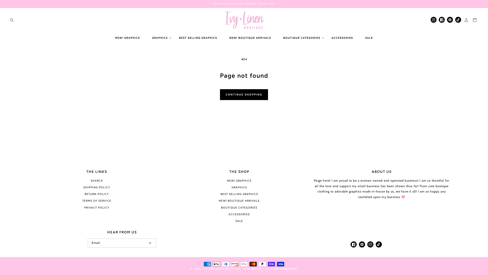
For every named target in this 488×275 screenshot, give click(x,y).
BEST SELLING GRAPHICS (239, 194)
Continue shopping (244, 94)
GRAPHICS (239, 187)
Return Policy (97, 194)
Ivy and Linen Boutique (222, 268)
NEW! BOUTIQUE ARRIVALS (239, 200)
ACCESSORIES (239, 214)
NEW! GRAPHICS (239, 180)
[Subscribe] (149, 243)
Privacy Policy (96, 207)
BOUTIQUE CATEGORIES (239, 207)
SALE (239, 221)
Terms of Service (96, 200)
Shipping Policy (96, 187)
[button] (12, 20)
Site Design (253, 268)
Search (97, 180)
